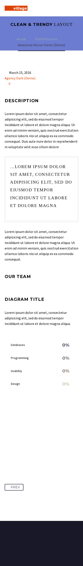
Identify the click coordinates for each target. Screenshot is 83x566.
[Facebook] (8, 459)
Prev (15, 487)
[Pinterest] (24, 459)
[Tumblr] (33, 459)
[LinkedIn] (41, 459)
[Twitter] (16, 459)
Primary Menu (74, 8)
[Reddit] (49, 459)
